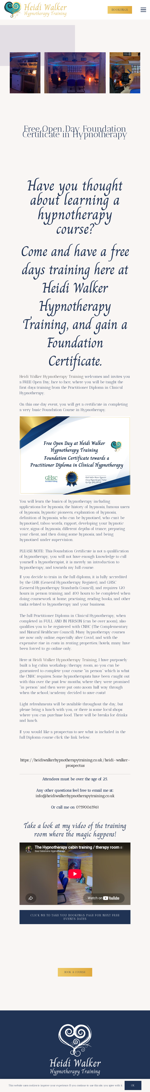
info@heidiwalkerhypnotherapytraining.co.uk (75, 795)
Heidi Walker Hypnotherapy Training (51, 376)
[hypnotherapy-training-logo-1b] (36, 10)
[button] (143, 10)
